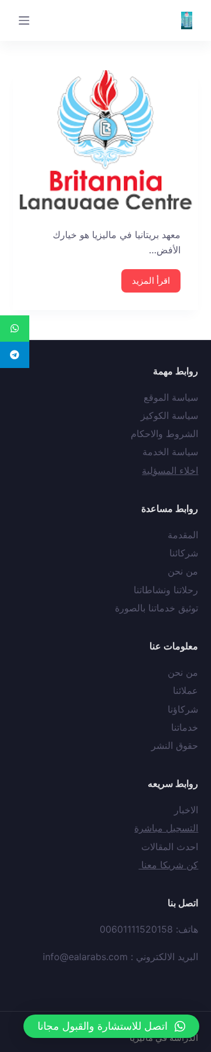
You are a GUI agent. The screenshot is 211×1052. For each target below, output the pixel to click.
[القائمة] (24, 20)
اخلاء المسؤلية (170, 470)
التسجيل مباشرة (166, 828)
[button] (111, 1026)
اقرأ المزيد (151, 280)
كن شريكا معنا (168, 865)
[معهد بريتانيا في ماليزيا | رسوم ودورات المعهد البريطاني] (106, 139)
